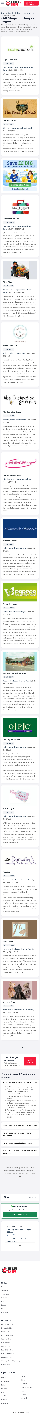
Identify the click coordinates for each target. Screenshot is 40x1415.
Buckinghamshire (20, 67)
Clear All (31, 1197)
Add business (30, 1061)
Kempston (6, 419)
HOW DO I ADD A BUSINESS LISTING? (18, 1082)
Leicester (23, 1394)
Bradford (4, 1388)
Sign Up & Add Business (20, 1214)
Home (3, 1287)
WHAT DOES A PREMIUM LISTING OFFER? (19, 1143)
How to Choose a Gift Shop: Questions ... (18, 1240)
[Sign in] (21, 3)
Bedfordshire (13, 353)
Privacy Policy (5, 1312)
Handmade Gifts (6, 1328)
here (11, 1087)
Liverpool (24, 1398)
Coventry (4, 1399)
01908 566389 (9, 286)
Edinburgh (24, 1380)
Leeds (22, 1391)
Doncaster (4, 1403)
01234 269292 (9, 608)
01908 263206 (9, 222)
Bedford (5, 548)
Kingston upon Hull (27, 1387)
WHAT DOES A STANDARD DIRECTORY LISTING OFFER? (18, 1134)
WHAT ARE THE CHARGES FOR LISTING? (19, 1125)
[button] (35, 1197)
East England (22, 353)
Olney (5, 128)
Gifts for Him (5, 1346)
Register (3, 1305)
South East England (25, 128)
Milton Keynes (7, 226)
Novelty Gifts (5, 1364)
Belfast (3, 1378)
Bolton (3, 1385)
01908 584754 (8, 349)
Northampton (7, 880)
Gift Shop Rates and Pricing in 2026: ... (19, 1230)
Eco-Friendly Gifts (7, 1335)
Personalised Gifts (7, 1324)
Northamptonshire (16, 681)
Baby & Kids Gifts (7, 1350)
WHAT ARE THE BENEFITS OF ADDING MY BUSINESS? (20, 1151)
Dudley (23, 1376)
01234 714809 (8, 124)
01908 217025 (8, 63)
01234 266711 (8, 544)
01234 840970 (9, 416)
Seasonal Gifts (6, 1339)
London (23, 1402)
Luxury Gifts (5, 1332)
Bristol (3, 1392)
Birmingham (5, 1381)
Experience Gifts (6, 1357)
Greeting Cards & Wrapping (10, 1361)
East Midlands (27, 681)
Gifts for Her (5, 1343)
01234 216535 (8, 812)
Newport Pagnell (8, 67)
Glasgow (24, 1384)
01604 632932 (9, 876)
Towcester (6, 681)
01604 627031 (9, 1006)
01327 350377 (8, 677)
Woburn (5, 353)
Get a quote (5, 1294)
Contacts (4, 1298)
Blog (2, 1301)
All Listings (4, 1290)
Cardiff (3, 1396)
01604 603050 (9, 945)
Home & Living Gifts (7, 1353)
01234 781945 (8, 743)
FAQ (2, 1309)
